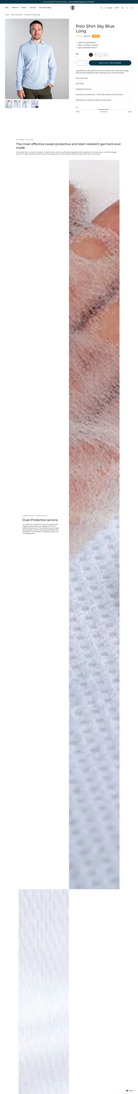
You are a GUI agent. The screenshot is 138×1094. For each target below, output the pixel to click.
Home (7, 15)
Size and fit (80, 84)
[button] (7, 7)
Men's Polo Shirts (16, 15)
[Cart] (131, 7)
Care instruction (82, 78)
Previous (5, 59)
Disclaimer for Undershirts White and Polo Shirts (93, 100)
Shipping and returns (83, 89)
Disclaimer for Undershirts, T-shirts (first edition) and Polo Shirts (99, 94)
